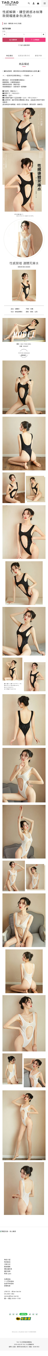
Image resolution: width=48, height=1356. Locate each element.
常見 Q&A (7, 1274)
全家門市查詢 (9, 1284)
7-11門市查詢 (9, 1281)
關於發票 (7, 1271)
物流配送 (7, 1262)
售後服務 (7, 1267)
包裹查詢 (7, 1279)
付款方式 (7, 1264)
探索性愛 (7, 1286)
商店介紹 (7, 1260)
